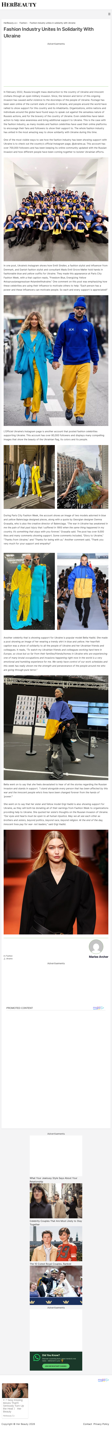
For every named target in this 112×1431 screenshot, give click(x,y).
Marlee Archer (98, 957)
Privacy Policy (101, 1424)
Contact (87, 1424)
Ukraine (9, 959)
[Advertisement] (56, 66)
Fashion (9, 956)
